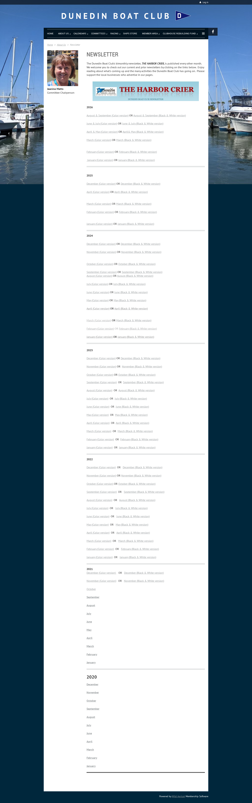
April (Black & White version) (131, 192)
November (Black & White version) (141, 252)
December (92, 684)
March (90, 646)
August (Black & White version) (135, 275)
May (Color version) (98, 300)
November (128, 366)
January (91, 662)
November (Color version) (101, 252)
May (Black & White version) (130, 300)
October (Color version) (100, 264)
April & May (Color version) (102, 131)
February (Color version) (100, 151)
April (89, 638)
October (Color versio (99, 483)
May (89, 630)
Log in (205, 2)
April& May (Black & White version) (143, 131)
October (91, 589)
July (89, 613)
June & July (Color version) (102, 123)
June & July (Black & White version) (142, 123)
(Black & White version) (148, 366)
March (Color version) (99, 140)
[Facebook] (212, 32)
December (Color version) (101, 183)
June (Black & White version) (131, 292)
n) (112, 483)
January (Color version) (100, 160)
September (93, 597)
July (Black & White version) (129, 284)
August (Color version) (99, 275)
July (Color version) (97, 284)
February (92, 654)
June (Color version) (98, 292)
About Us (61, 44)
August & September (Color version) (108, 115)
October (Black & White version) (136, 264)
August (91, 605)
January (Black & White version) (136, 160)
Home (50, 44)
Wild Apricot (178, 796)
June (89, 621)
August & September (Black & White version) (159, 115)
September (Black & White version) (142, 272)
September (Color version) (102, 272)
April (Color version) (98, 192)
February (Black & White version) (138, 151)
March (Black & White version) (133, 140)
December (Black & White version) (140, 183)
